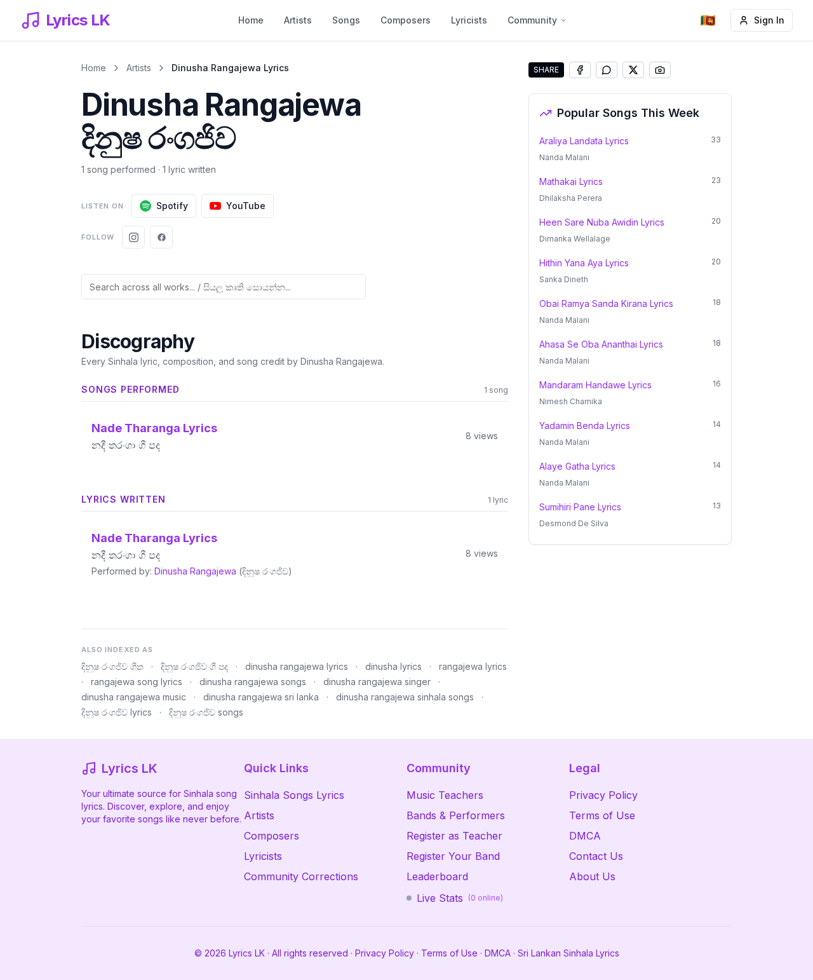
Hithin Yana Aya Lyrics (584, 262)
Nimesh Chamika (570, 401)
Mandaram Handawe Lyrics (595, 384)
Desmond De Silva (573, 523)
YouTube (245, 205)
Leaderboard (437, 876)
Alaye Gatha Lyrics (577, 466)
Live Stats (460, 898)
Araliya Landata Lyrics (584, 140)
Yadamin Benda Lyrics (584, 425)
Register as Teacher (454, 835)
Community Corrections (301, 876)
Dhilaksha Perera (570, 198)
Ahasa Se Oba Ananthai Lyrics (601, 344)
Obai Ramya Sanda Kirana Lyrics (606, 303)
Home (251, 20)
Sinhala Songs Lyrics (294, 795)
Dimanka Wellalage (574, 238)
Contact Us (596, 856)
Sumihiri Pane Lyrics (580, 506)
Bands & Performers (455, 815)
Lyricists (469, 20)
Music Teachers (444, 795)
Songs (346, 20)
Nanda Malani (564, 157)
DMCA (585, 835)
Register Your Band (453, 856)
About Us (592, 876)
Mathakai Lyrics (571, 181)
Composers (405, 20)
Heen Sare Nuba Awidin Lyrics (601, 222)
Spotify (172, 205)
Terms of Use (602, 815)
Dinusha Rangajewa (195, 571)
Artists (298, 20)
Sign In (769, 20)
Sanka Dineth (563, 279)
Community (532, 20)
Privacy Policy (603, 795)
